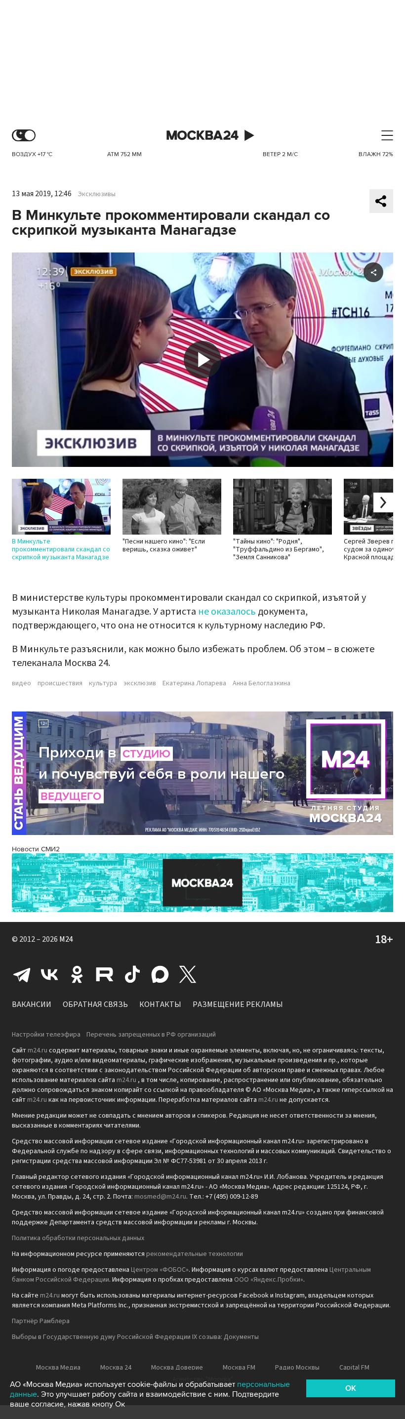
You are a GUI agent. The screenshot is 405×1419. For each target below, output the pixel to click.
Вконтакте (49, 974)
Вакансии (31, 1004)
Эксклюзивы (97, 194)
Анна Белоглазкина (261, 683)
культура (103, 683)
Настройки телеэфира (46, 1035)
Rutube (105, 974)
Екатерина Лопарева (194, 683)
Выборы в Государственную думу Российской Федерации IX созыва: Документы (135, 1337)
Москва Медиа (58, 1368)
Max (160, 974)
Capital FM (354, 1368)
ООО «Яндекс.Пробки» (268, 1280)
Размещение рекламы (238, 1004)
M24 (66, 939)
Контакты (160, 1004)
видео (21, 683)
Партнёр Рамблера (41, 1321)
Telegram (22, 974)
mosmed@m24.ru (160, 1197)
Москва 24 (202, 135)
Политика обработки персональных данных (78, 1238)
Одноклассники (77, 974)
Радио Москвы (297, 1368)
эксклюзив (139, 683)
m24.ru (37, 1050)
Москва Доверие (177, 1368)
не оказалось (227, 612)
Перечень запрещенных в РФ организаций (151, 1035)
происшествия (60, 683)
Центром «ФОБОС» (160, 1270)
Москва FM (239, 1368)
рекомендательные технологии (194, 1254)
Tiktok (132, 974)
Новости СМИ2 (36, 849)
